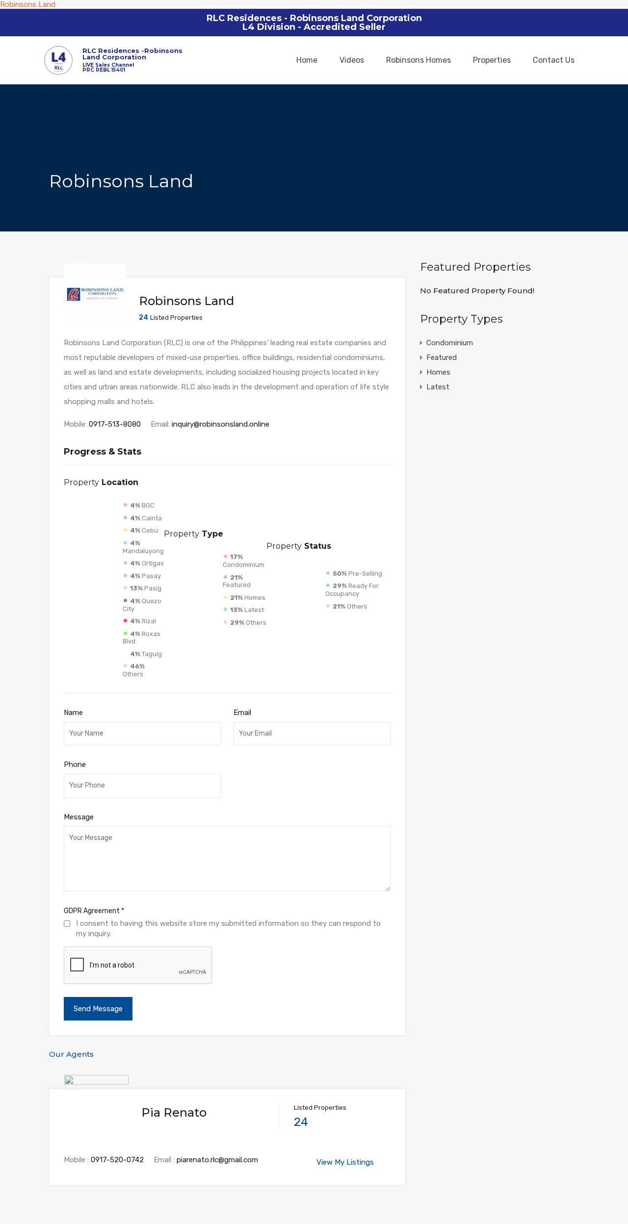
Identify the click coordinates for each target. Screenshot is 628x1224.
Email (242, 712)
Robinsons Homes (418, 60)
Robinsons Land (27, 4)
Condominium (449, 342)
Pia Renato (174, 1112)
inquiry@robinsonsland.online (220, 424)
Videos (352, 60)
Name (73, 712)
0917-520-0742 (117, 1159)
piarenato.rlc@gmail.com (217, 1159)
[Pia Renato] (96, 1134)
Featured (441, 357)
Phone (75, 764)
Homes (438, 372)
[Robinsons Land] (95, 320)
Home (306, 60)
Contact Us (554, 60)
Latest (437, 386)
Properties (492, 60)
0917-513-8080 (115, 424)
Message (79, 817)
